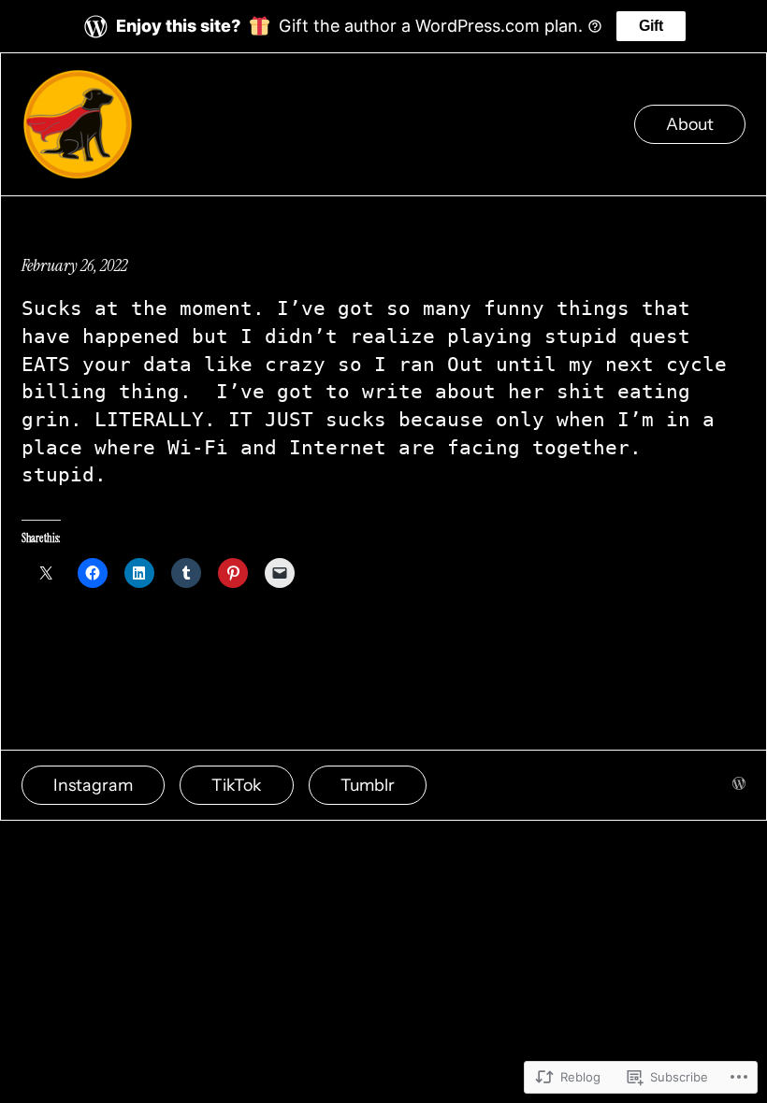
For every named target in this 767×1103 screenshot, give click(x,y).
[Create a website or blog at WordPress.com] (738, 784)
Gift (651, 26)
